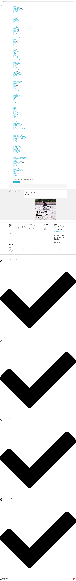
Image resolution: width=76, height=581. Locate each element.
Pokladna (17, 181)
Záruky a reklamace (47, 249)
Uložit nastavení (3, 579)
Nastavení (2, 257)
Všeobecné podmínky (55, 249)
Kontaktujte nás (31, 228)
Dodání (41, 249)
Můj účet (45, 230)
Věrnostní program (47, 225)
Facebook (11, 233)
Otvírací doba (31, 231)
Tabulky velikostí (32, 225)
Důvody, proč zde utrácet (33, 227)
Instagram (11, 234)
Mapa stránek (31, 229)
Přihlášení (45, 229)
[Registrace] (11, 190)
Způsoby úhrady (37, 249)
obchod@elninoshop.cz (15, 231)
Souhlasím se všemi (4, 578)
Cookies (61, 249)
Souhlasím (2, 255)
